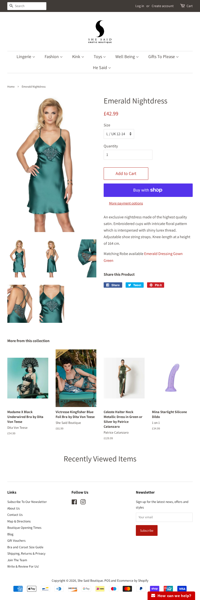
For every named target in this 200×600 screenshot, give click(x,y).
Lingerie (24, 56)
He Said (100, 67)
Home (11, 86)
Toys (98, 56)
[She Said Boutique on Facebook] (74, 503)
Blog (10, 534)
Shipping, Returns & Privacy (26, 553)
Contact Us (15, 514)
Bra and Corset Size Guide (25, 547)
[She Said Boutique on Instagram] (83, 503)
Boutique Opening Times (24, 527)
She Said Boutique (90, 580)
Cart (190, 6)
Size (107, 125)
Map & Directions (19, 521)
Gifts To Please (162, 56)
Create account (163, 6)
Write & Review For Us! (23, 566)
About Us (13, 508)
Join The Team (17, 560)
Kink (76, 56)
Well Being (125, 56)
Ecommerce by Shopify (132, 580)
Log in (139, 6)
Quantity (111, 146)
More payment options (126, 203)
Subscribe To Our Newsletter (27, 501)
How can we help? (173, 596)
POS (107, 580)
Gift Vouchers (16, 540)
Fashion (52, 56)
